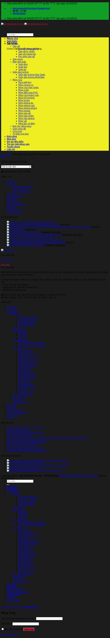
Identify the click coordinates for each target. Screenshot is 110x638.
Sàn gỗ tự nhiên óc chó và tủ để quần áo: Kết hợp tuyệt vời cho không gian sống (47, 438)
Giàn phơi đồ (19, 129)
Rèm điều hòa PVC (28, 92)
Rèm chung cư (25, 85)
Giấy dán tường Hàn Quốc (31, 74)
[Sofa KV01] (7, 250)
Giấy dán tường (21, 72)
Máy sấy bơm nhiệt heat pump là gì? (25, 443)
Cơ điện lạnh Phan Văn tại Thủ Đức (25, 427)
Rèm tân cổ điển (26, 123)
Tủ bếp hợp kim (21, 134)
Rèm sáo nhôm (26, 116)
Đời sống (12, 136)
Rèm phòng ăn (25, 103)
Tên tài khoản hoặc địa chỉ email (18, 618)
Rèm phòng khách (27, 108)
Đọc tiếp (5, 265)
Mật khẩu (6, 624)
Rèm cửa (17, 80)
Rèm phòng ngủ (26, 105)
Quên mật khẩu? (9, 634)
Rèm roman (24, 111)
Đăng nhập (28, 629)
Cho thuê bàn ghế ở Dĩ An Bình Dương (27, 451)
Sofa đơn (23, 64)
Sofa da (22, 69)
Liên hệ (11, 149)
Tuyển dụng (13, 147)
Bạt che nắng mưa (22, 126)
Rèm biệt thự (25, 82)
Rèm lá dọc (24, 100)
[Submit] (8, 484)
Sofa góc (22, 67)
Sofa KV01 (6, 260)
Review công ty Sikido (18, 430)
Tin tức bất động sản (18, 144)
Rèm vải (22, 121)
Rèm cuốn (23, 90)
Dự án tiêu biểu (15, 141)
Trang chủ (12, 38)
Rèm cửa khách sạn (28, 95)
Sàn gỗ (16, 46)
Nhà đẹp (11, 139)
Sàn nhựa (18, 59)
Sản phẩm (12, 44)
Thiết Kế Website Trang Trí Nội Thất (78, 476)
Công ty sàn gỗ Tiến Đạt (19, 435)
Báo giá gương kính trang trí (21, 445)
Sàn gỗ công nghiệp (28, 49)
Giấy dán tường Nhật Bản (31, 77)
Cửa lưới (17, 131)
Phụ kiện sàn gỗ (26, 56)
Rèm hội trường (26, 98)
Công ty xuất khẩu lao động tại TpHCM (26, 440)
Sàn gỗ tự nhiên (26, 51)
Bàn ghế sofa (19, 62)
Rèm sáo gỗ (24, 113)
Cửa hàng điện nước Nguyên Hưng (25, 433)
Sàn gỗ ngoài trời (27, 54)
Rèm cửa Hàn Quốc (28, 87)
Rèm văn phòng (26, 118)
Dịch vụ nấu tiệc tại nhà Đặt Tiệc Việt (25, 448)
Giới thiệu (12, 41)
